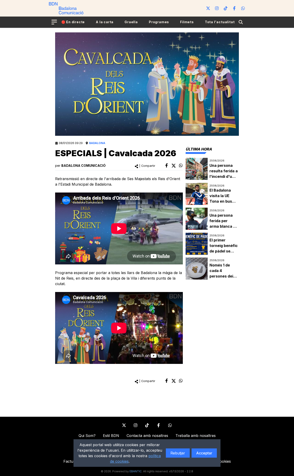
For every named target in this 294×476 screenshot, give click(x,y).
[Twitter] (208, 8)
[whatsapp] (181, 165)
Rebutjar (177, 453)
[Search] (240, 22)
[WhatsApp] (243, 8)
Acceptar (204, 453)
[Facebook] (234, 8)
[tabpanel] (212, 219)
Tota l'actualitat (220, 22)
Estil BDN (111, 435)
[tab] (199, 149)
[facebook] (166, 165)
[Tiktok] (225, 8)
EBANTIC (136, 471)
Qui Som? (87, 435)
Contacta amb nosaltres (147, 435)
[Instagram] (217, 8)
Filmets (187, 22)
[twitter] (173, 165)
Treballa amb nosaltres (195, 435)
